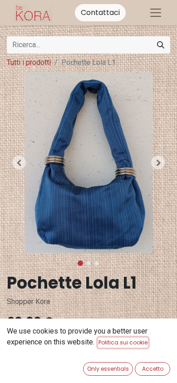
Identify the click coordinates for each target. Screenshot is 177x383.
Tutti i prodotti (29, 62)
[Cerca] (160, 45)
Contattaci (100, 12)
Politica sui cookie (123, 342)
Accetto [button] (152, 369)
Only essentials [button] (108, 369)
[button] (19, 162)
